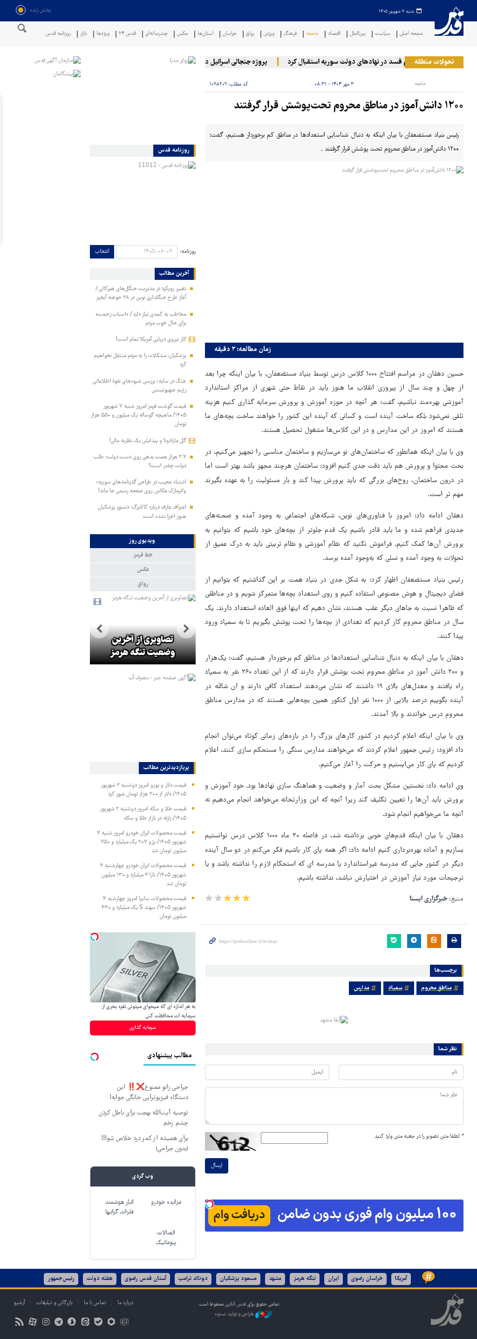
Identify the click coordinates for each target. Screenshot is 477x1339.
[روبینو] (111, 1323)
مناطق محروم (436, 988)
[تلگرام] (59, 1323)
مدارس (361, 988)
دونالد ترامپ (193, 1279)
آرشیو (19, 1303)
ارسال (216, 1166)
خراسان (230, 34)
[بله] (98, 1323)
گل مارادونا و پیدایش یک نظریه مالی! (147, 441)
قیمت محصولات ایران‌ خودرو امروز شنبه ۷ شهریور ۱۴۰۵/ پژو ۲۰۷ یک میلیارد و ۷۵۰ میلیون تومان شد (141, 842)
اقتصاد (334, 34)
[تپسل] (209, 1204)
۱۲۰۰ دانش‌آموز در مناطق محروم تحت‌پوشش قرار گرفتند (348, 106)
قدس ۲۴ (127, 34)
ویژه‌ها (102, 34)
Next (99, 629)
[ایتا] (85, 1323)
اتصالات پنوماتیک (166, 1238)
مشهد (275, 1279)
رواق (250, 34)
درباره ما (125, 1303)
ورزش (269, 34)
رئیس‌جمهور (61, 1279)
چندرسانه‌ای (156, 34)
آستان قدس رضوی (145, 1279)
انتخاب (102, 252)
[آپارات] (32, 1323)
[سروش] (72, 1323)
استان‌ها (205, 34)
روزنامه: (188, 252)
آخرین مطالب (174, 273)
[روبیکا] (124, 1323)
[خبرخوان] (19, 1323)
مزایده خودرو (166, 1202)
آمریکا (401, 1279)
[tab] (143, 541)
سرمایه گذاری (142, 1028)
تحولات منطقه (434, 62)
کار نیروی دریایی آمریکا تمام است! (151, 340)
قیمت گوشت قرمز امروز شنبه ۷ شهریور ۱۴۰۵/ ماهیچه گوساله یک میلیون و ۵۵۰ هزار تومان (138, 415)
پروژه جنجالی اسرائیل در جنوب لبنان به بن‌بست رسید (207, 62)
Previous (186, 629)
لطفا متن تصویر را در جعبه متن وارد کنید (419, 1136)
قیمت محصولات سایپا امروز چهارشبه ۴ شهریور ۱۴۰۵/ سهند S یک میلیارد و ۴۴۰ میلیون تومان (144, 908)
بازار (83, 34)
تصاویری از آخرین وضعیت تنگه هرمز (142, 647)
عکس (182, 34)
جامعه (312, 34)
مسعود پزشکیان (238, 1279)
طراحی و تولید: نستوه (235, 1314)
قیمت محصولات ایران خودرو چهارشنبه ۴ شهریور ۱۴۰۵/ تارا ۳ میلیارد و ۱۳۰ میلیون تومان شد (143, 875)
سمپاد (395, 988)
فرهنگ (290, 34)
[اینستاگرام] (45, 1323)
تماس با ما (95, 1303)
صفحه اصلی (411, 34)
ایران (333, 1279)
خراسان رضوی (367, 1279)
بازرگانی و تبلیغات (54, 1303)
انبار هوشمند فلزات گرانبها (119, 1207)
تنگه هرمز (304, 1279)
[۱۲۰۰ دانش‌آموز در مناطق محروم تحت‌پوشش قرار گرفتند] (334, 252)
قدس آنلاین (449, 27)
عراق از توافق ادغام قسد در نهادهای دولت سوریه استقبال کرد (382, 62)
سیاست (382, 34)
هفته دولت (100, 1279)
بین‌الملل (358, 34)
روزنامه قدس (58, 34)
